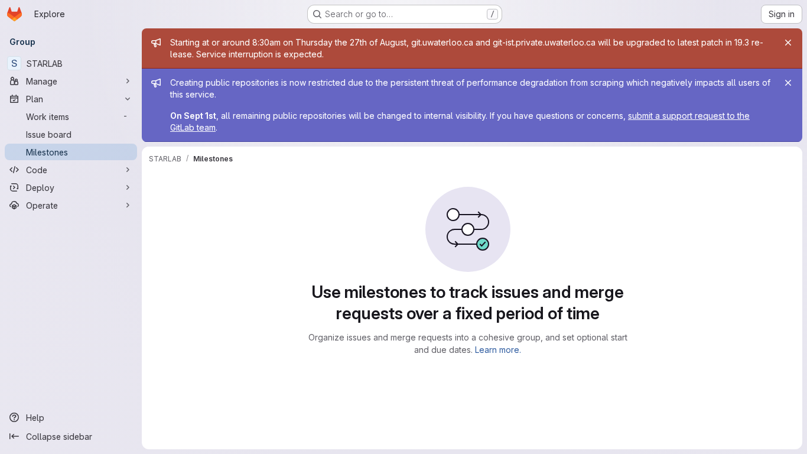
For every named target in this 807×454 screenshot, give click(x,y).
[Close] (788, 42)
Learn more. (498, 350)
